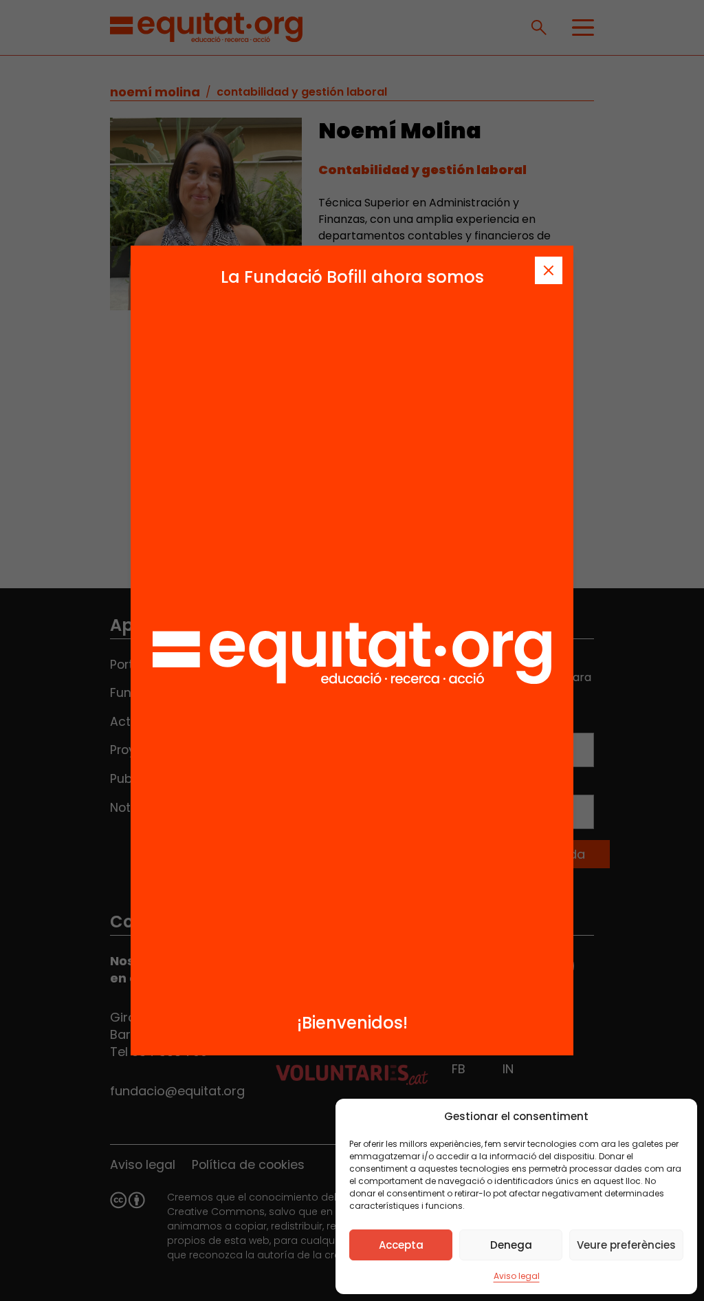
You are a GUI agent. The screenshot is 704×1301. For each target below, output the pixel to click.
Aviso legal (517, 1276)
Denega (511, 1245)
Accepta (401, 1245)
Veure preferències (626, 1245)
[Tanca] (548, 270)
